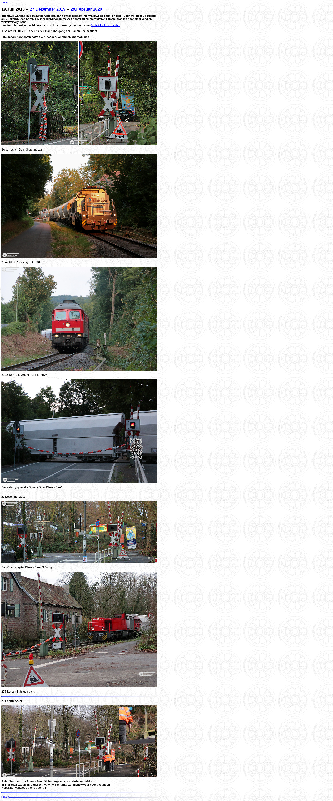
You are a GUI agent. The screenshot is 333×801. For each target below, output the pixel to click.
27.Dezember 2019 (47, 9)
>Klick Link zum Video (105, 25)
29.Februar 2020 (86, 9)
